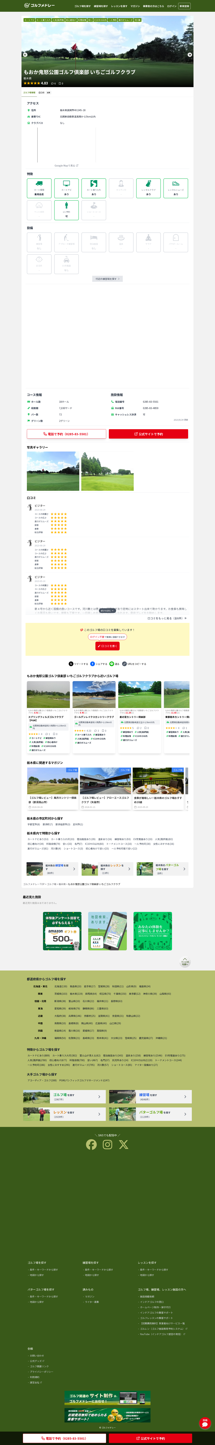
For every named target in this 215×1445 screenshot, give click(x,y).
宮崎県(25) (130, 1038)
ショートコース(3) (73, 848)
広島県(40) (101, 1023)
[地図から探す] (53, 1275)
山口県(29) (115, 1023)
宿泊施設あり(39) (86, 839)
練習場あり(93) (123, 839)
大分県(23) (116, 1038)
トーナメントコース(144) (168, 1060)
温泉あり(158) (133, 1055)
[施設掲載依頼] (163, 1297)
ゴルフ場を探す (82, 6)
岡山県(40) (87, 1023)
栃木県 (62, 884)
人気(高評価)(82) (164, 839)
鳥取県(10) (60, 1023)
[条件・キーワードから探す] (53, 1270)
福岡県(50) (60, 1038)
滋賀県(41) (104, 1015)
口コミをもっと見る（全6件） (166, 618)
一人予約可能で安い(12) (124, 848)
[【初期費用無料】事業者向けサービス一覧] (163, 1324)
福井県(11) (102, 1001)
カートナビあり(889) (39, 1055)
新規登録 (184, 6)
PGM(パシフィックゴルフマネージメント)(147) (84, 1080)
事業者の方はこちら (153, 6)
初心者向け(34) (36, 843)
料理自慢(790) (77, 1060)
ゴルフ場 (51, 884)
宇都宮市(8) (34, 824)
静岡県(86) (88, 1008)
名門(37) (105, 1060)
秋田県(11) (118, 986)
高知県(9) (102, 1030)
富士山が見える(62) (90, 1055)
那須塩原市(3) (62, 824)
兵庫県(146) (75, 1015)
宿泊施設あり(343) (113, 1055)
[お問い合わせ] (53, 1356)
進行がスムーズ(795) (84, 1065)
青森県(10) (75, 986)
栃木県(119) (76, 993)
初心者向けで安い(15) (97, 848)
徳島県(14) (60, 1030)
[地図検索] (107, 931)
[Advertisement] (107, 336)
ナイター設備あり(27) (146, 1065)
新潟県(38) (60, 1001)
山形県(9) (131, 986)
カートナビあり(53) (38, 839)
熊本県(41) (102, 1038)
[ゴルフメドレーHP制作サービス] (107, 1398)
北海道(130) (60, 986)
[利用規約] (53, 1377)
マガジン (135, 6)
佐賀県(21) (74, 1038)
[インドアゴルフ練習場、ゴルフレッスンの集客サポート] (107, 1415)
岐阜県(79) (74, 1008)
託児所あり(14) (120, 1060)
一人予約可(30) (142, 843)
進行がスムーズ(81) (38, 848)
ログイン (172, 6)
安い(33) (67, 843)
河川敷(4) (56, 848)
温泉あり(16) (105, 839)
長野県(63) (116, 1001)
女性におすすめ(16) (163, 843)
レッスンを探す (119, 6)
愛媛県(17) (88, 1030)
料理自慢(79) (53, 843)
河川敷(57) (103, 1065)
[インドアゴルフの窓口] (163, 1302)
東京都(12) (134, 993)
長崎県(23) (88, 1038)
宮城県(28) (104, 986)
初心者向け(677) (58, 1060)
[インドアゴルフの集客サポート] (163, 1313)
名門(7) (78, 843)
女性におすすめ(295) (59, 1065)
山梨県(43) (165, 993)
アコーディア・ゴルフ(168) (42, 1080)
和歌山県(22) (133, 1015)
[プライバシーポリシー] (53, 1372)
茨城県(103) (60, 993)
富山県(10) (74, 1001)
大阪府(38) (60, 1015)
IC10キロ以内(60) (94, 843)
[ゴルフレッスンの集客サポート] (163, 1318)
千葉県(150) (120, 993)
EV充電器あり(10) (142, 839)
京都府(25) (89, 1015)
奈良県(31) (118, 1015)
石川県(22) (88, 1001)
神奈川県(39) (150, 993)
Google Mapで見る (65, 165)
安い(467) (92, 1060)
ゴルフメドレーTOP (34, 884)
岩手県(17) (89, 986)
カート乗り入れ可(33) (62, 839)
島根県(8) (74, 1023)
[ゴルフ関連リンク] (53, 1367)
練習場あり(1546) (152, 1055)
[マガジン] (108, 1297)
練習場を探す (101, 6)
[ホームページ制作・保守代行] (163, 1308)
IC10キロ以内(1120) (141, 1060)
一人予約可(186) (36, 1065)
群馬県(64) (91, 993)
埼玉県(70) (105, 993)
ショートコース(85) (121, 1065)
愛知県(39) (60, 1008)
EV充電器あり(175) (175, 1055)
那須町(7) (48, 824)
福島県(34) (144, 986)
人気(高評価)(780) (37, 1060)
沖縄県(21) (161, 1038)
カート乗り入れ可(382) (64, 1055)
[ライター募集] (153, 931)
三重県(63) (102, 1008)
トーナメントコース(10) (119, 843)
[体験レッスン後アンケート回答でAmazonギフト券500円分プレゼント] (62, 931)
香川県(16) (74, 1030)
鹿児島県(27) (146, 1038)
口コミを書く (109, 646)
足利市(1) (78, 824)
